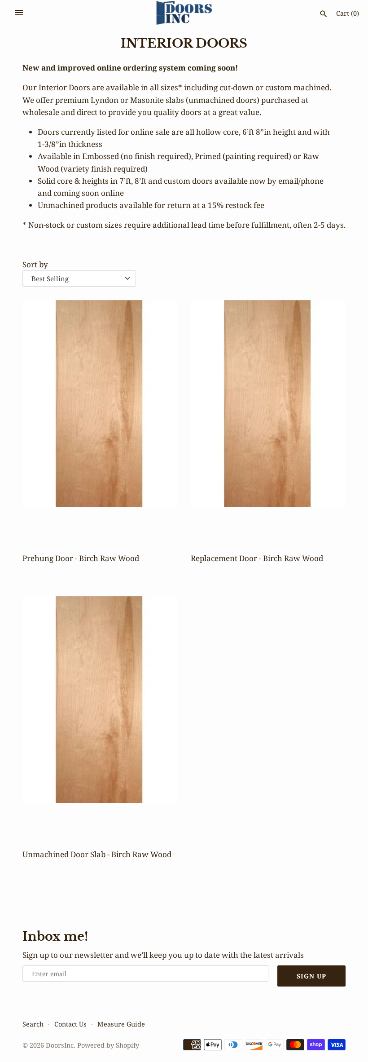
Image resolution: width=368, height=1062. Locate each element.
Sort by (35, 264)
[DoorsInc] (184, 13)
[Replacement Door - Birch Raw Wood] (268, 416)
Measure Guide (121, 1024)
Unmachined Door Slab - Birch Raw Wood (96, 854)
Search (33, 1024)
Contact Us (70, 1024)
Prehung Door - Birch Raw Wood (80, 558)
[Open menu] (19, 12)
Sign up (311, 976)
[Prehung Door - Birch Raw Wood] (99, 416)
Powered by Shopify (108, 1045)
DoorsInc (60, 1045)
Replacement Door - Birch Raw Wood (257, 558)
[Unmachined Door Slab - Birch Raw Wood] (99, 712)
